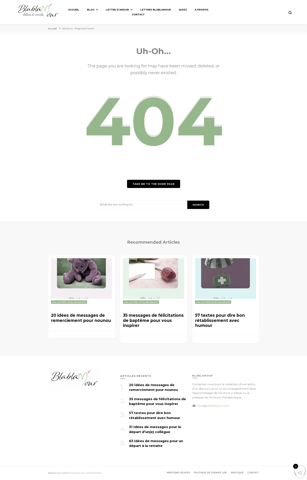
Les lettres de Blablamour (69, 302)
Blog (91, 9)
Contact (138, 14)
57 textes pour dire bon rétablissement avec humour (220, 320)
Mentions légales (178, 472)
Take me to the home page (154, 183)
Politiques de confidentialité (85, 472)
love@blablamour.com (213, 405)
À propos (201, 9)
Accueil (73, 9)
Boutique (237, 472)
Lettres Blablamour (155, 9)
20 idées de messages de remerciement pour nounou (81, 318)
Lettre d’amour (117, 9)
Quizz (183, 9)
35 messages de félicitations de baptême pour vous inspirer (153, 320)
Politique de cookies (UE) (210, 472)
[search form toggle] (290, 12)
